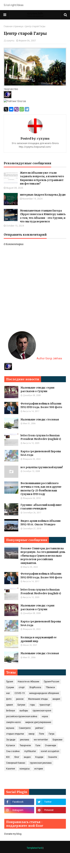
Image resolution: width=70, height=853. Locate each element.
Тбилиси (50, 687)
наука (45, 716)
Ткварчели (25, 745)
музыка (10, 728)
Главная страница (13, 26)
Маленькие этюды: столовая (40, 419)
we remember (41, 739)
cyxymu (10, 40)
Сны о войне (13, 751)
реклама (24, 739)
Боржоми (57, 739)
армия (9, 704)
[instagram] (19, 810)
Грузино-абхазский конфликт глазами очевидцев (41, 506)
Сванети (52, 757)
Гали (37, 745)
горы (32, 704)
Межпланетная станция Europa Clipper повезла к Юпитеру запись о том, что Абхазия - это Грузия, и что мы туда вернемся (43, 216)
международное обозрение (44, 693)
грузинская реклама (41, 763)
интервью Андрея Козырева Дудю (43, 194)
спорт (22, 687)
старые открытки (15, 734)
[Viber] (16, 109)
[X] (6, 109)
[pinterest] (51, 810)
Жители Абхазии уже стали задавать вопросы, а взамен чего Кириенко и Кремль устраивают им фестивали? (42, 178)
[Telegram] (27, 109)
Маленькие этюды (38, 699)
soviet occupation (50, 751)
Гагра (51, 734)
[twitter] (51, 802)
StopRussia (35, 687)
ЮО (8, 757)
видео (27, 757)
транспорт (45, 704)
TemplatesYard (34, 848)
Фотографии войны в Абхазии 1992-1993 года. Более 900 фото (41, 405)
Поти (41, 734)
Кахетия (10, 768)
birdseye (10, 710)
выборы (24, 710)
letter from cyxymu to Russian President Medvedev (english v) (41, 437)
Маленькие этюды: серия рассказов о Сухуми (37, 389)
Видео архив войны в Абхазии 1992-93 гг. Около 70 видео (40, 522)
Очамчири (50, 745)
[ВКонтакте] (11, 109)
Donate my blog (12, 833)
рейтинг (39, 728)
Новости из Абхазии (28, 681)
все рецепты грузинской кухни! (42, 467)
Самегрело (25, 728)
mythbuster (30, 751)
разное (20, 699)
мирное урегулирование (38, 722)
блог (16, 757)
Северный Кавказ (15, 763)
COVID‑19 (20, 693)
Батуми (21, 704)
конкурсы (25, 768)
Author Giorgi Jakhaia (49, 358)
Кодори (39, 757)
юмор (31, 734)
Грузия (9, 681)
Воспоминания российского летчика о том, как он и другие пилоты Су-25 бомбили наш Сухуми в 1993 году (41, 489)
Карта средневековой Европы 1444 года (41, 453)
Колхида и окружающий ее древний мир (39, 639)
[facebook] (19, 802)
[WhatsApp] (21, 109)
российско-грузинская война (21, 716)
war (8, 693)
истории (38, 768)
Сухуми (10, 687)
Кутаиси (10, 745)
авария (56, 699)
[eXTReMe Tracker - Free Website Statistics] (8, 369)
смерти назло (13, 722)
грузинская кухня (42, 710)
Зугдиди (10, 739)
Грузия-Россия (51, 681)
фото (8, 699)
